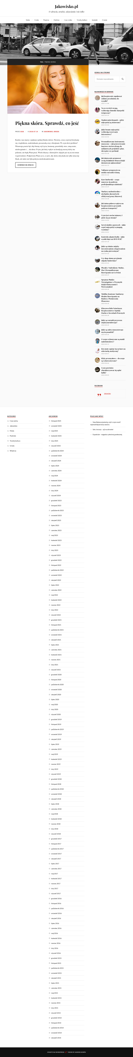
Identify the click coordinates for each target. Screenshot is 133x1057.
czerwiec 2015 (56, 988)
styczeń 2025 (56, 446)
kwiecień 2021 (56, 655)
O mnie (104, 20)
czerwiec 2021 (56, 650)
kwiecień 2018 (56, 819)
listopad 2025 (56, 421)
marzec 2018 (55, 824)
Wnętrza (46, 20)
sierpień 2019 (56, 739)
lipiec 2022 (55, 585)
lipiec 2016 (55, 923)
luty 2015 (54, 1008)
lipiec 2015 (55, 983)
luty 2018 (54, 829)
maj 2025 (54, 431)
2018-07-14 (33, 131)
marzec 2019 (55, 764)
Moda (28, 20)
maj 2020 (54, 704)
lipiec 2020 (55, 699)
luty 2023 (54, 550)
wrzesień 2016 (56, 913)
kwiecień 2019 (56, 759)
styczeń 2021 (56, 670)
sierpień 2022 (56, 580)
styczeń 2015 (56, 1013)
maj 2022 (54, 595)
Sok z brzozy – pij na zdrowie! (103, 429)
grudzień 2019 (56, 719)
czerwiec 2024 (56, 471)
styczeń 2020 (56, 714)
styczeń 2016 (56, 953)
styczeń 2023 (56, 555)
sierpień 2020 (56, 694)
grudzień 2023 (56, 500)
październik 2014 (57, 1028)
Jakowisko (48, 131)
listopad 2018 (56, 784)
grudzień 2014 (56, 1018)
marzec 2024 (55, 485)
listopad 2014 (56, 1023)
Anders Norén (80, 1052)
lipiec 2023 (55, 525)
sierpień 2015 (56, 978)
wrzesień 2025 (56, 426)
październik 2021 (57, 630)
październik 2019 (57, 729)
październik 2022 (57, 570)
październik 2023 (57, 510)
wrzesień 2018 (56, 794)
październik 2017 (57, 849)
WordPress (60, 1052)
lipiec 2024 (55, 466)
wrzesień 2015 (56, 973)
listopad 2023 (56, 505)
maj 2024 (54, 476)
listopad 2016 (56, 903)
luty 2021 (54, 665)
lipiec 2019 (55, 744)
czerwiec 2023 (56, 530)
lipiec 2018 (55, 804)
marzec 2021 (55, 660)
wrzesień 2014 (56, 1033)
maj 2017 (54, 874)
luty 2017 (54, 888)
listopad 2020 (56, 680)
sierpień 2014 (56, 1038)
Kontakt (94, 20)
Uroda (36, 20)
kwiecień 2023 (56, 540)
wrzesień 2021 (56, 635)
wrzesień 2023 (56, 515)
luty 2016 (54, 948)
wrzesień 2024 (56, 456)
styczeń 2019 (56, 774)
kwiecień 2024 (56, 480)
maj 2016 (54, 933)
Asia (22, 131)
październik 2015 (57, 968)
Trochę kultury (82, 20)
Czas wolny (68, 20)
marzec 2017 (55, 883)
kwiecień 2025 (56, 436)
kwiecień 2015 (56, 998)
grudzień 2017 (56, 839)
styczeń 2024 (56, 495)
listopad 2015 (56, 963)
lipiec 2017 (55, 864)
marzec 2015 (55, 1003)
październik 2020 (57, 684)
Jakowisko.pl (66, 6)
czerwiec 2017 (56, 869)
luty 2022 (54, 610)
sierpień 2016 (56, 918)
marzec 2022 (55, 605)
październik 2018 (57, 789)
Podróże (57, 20)
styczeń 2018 (56, 834)
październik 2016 (57, 908)
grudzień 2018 (56, 779)
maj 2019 (54, 754)
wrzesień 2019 (56, 734)
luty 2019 (54, 769)
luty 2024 (54, 491)
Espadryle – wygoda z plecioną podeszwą (107, 434)
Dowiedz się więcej (26, 165)
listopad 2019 (56, 724)
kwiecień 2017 (56, 878)
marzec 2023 (55, 545)
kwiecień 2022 (56, 600)
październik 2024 (57, 451)
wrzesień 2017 (56, 854)
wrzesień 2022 (56, 575)
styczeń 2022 (56, 615)
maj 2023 (54, 535)
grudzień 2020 (56, 675)
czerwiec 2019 (56, 749)
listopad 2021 (56, 625)
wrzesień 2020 (56, 689)
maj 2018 (54, 814)
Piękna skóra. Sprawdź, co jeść (47, 123)
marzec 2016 (55, 943)
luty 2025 (54, 441)
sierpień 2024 (56, 461)
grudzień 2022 (56, 560)
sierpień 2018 (56, 799)
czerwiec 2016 (56, 928)
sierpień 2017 (56, 859)
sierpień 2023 (56, 520)
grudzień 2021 (56, 620)
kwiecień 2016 (56, 938)
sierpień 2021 (56, 640)
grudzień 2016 (56, 898)
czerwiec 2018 (56, 809)
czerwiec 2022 (56, 590)
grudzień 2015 (56, 958)
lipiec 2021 (55, 645)
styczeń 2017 (56, 893)
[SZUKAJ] (122, 79)
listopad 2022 (56, 565)
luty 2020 (54, 709)
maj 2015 (54, 993)
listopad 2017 (56, 844)
